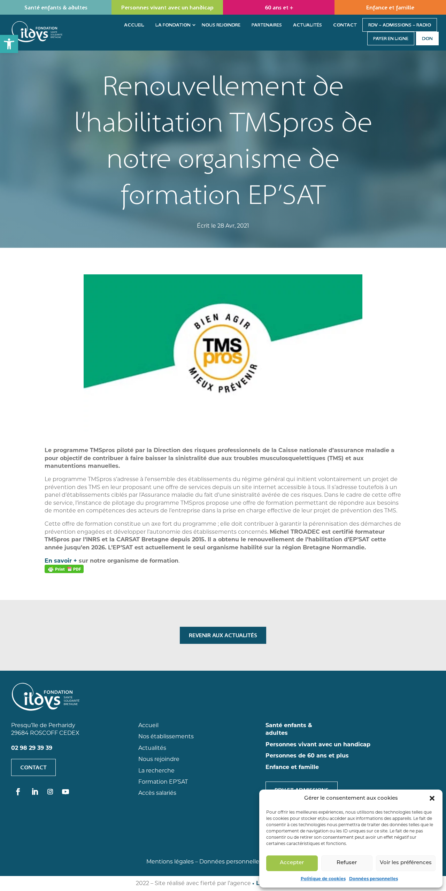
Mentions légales (170, 861)
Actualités (307, 25)
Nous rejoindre (221, 25)
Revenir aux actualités (223, 635)
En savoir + (62, 560)
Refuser (347, 863)
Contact (345, 25)
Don (427, 38)
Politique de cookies (323, 878)
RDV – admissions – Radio (399, 25)
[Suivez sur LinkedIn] (35, 792)
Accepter (292, 863)
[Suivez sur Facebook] (18, 792)
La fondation (173, 25)
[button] (9, 44)
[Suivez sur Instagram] (50, 791)
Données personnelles (373, 878)
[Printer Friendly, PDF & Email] (64, 569)
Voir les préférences (406, 863)
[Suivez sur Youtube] (65, 792)
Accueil (134, 25)
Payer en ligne (390, 38)
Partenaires (267, 25)
